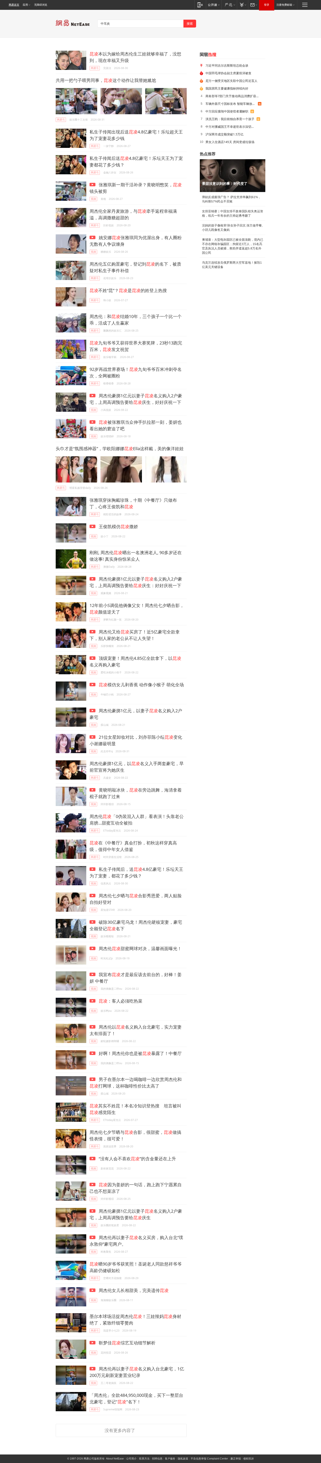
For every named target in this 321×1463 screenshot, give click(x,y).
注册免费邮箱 (284, 4)
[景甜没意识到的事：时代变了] (232, 175)
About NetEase (115, 1458)
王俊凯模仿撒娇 (118, 526)
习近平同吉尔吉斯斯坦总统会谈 (226, 65)
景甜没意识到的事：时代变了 (224, 183)
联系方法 (144, 1458)
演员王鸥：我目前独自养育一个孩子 (229, 119)
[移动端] (200, 4)
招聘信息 (157, 1458)
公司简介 (131, 1458)
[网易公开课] (213, 4)
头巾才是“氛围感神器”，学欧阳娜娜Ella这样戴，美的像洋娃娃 (120, 448)
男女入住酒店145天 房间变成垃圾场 (229, 142)
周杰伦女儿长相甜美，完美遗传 (133, 1290)
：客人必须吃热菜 (120, 1001)
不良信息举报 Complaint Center (209, 1458)
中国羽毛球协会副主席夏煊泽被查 (228, 73)
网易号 (95, 68)
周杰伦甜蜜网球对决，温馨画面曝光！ (140, 948)
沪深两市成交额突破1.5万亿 (224, 134)
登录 (266, 4)
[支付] (242, 4)
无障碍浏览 (40, 4)
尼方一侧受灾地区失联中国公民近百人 (231, 81)
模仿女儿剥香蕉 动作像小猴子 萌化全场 (141, 685)
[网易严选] (229, 4)
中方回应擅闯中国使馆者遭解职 (226, 111)
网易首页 (14, 4)
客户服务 (170, 1458)
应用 (25, 4)
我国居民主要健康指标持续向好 (226, 88)
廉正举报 (235, 1458)
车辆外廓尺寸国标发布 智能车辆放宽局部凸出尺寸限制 (231, 104)
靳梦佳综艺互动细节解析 (126, 1343)
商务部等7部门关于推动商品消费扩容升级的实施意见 (233, 96)
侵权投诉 (248, 1458)
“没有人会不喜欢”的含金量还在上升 (137, 1159)
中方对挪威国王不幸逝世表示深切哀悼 (231, 127)
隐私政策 (183, 1458)
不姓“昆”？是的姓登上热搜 (128, 290)
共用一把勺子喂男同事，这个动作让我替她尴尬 (106, 80)
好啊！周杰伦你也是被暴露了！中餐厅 (140, 1053)
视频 (93, 199)
